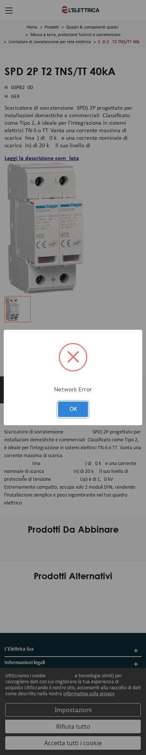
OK (73, 409)
